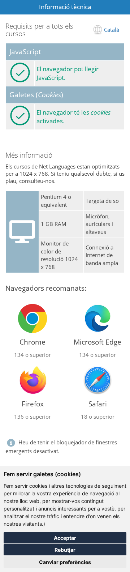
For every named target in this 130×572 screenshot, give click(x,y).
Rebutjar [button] (65, 550)
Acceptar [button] (65, 538)
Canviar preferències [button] (65, 562)
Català (111, 29)
